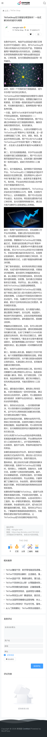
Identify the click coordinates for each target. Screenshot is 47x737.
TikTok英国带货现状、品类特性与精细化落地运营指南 (24, 591)
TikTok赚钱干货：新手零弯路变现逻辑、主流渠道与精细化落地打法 (24, 570)
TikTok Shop (15, 10)
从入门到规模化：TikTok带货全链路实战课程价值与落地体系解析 (24, 608)
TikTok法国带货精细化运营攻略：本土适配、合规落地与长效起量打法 (24, 599)
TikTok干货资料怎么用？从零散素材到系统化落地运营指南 (24, 582)
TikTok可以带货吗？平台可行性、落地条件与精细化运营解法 (24, 604)
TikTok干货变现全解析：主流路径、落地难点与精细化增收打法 (24, 574)
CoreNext (26, 729)
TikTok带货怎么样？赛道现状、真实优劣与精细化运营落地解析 (24, 595)
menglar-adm (18, 27)
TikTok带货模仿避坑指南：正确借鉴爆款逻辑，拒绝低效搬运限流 (24, 587)
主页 (6, 11)
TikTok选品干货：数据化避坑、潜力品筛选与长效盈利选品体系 (24, 578)
